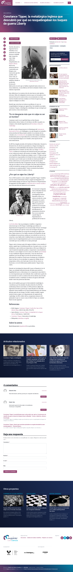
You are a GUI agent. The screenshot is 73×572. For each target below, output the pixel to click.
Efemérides (52, 147)
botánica (66, 178)
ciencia (58, 180)
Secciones (23, 537)
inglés (26, 318)
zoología (67, 205)
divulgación (54, 181)
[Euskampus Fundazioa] (29, 553)
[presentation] (59, 69)
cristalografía (62, 46)
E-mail (5, 460)
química (63, 203)
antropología (52, 174)
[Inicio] (6, 3)
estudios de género (57, 185)
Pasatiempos (52, 158)
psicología (58, 203)
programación (52, 203)
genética (61, 187)
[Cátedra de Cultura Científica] (12, 553)
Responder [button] (43, 396)
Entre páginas (52, 153)
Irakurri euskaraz (14, 38)
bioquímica (58, 178)
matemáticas (59, 194)
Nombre (5, 455)
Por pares (51, 160)
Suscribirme (64, 59)
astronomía (54, 176)
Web (4, 465)
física (51, 48)
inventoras (59, 192)
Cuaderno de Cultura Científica (13, 493)
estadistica (59, 183)
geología (67, 187)
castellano (21, 318)
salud (68, 203)
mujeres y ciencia (59, 199)
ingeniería (62, 190)
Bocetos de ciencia (54, 144)
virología (63, 205)
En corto (51, 149)
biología (62, 176)
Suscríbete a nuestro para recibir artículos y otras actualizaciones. (59, 55)
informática (57, 190)
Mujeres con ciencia (47, 537)
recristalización (21, 135)
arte (62, 174)
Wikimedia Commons (34, 81)
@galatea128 (23, 326)
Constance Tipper (19, 215)
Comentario (6, 442)
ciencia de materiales (54, 46)
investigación (64, 192)
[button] (4, 38)
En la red (51, 151)
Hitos (50, 156)
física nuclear (56, 187)
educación (64, 181)
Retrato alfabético (53, 163)
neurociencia (56, 201)
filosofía (67, 185)
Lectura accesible (15, 43)
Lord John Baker (13, 224)
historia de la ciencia (57, 189)
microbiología (64, 196)
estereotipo (63, 183)
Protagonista (52, 161)
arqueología (57, 174)
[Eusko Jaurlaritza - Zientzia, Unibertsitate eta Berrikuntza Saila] (45, 552)
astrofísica (66, 174)
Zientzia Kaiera (31, 493)
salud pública (52, 205)
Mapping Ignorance (55, 493)
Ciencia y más (52, 146)
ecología (59, 181)
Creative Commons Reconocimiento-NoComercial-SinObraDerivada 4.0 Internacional (41, 569)
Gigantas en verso (53, 154)
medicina (56, 196)
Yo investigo (52, 167)
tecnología (59, 205)
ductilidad (43, 251)
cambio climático (53, 180)
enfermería (55, 183)
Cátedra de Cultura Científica (34, 537)
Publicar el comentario (10, 471)
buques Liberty (13, 63)
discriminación (64, 180)
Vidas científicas (7, 13)
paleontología (64, 201)
